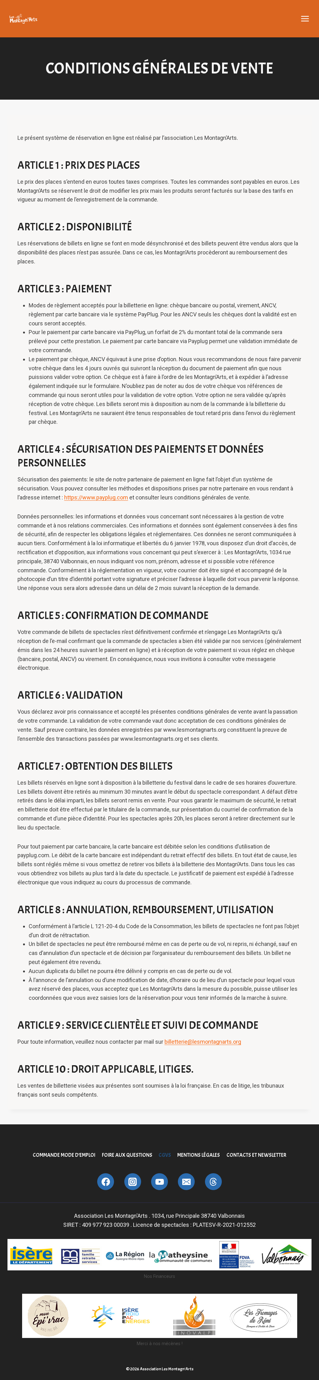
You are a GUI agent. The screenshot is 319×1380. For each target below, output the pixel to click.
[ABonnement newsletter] (213, 1181)
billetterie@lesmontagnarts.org (202, 1041)
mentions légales (198, 1155)
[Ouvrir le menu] (305, 18)
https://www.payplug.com (96, 497)
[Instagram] (132, 1181)
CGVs (165, 1155)
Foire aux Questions (127, 1155)
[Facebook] (105, 1181)
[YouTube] (159, 1181)
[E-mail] (186, 1181)
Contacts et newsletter (256, 1155)
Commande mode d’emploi (64, 1155)
